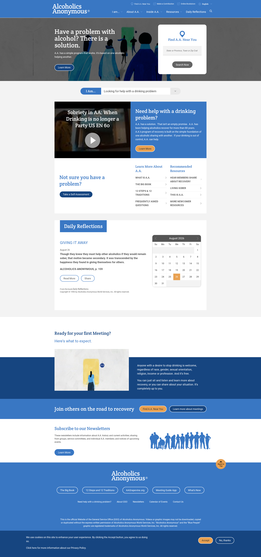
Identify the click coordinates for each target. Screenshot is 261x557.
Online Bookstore (188, 4)
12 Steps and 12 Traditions (100, 490)
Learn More (64, 67)
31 (163, 283)
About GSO (122, 501)
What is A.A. (142, 177)
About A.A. (133, 11)
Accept (205, 540)
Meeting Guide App (166, 490)
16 (156, 270)
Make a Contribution (165, 4)
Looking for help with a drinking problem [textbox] (130, 91)
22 (197, 270)
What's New (194, 490)
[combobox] (135, 91)
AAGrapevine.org (135, 490)
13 (183, 263)
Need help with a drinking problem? (94, 501)
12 (176, 263)
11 (170, 263)
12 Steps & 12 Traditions (143, 193)
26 (176, 277)
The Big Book (143, 184)
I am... (115, 11)
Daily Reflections (196, 11)
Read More (69, 278)
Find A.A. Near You (142, 4)
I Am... (91, 91)
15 (197, 263)
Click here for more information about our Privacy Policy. (56, 547)
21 (190, 270)
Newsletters (138, 501)
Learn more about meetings (188, 409)
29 (197, 277)
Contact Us (178, 501)
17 (163, 270)
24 (163, 277)
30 (156, 283)
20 (183, 270)
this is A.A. (177, 194)
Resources (172, 11)
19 (176, 270)
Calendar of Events (158, 501)
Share (88, 278)
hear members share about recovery (183, 179)
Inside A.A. (152, 11)
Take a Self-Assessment (76, 194)
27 (183, 277)
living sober (178, 188)
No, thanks (225, 540)
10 (163, 263)
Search (210, 13)
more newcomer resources (180, 203)
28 (190, 277)
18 (170, 270)
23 (156, 277)
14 (190, 263)
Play (92, 140)
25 (170, 277)
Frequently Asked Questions (146, 203)
